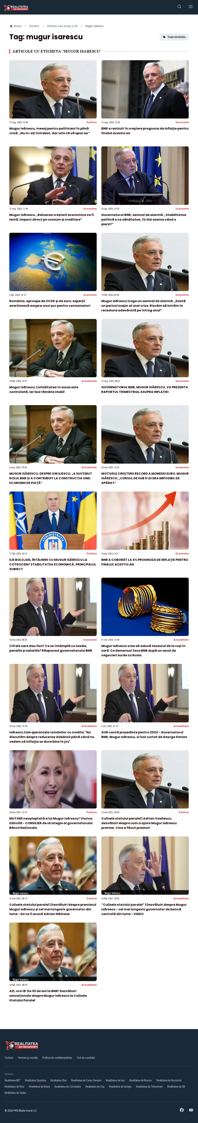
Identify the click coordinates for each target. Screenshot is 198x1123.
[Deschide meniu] (190, 7)
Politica (92, 122)
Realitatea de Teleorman (149, 1086)
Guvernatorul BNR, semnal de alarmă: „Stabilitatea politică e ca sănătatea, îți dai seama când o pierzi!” (143, 219)
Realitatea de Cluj (94, 1086)
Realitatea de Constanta (68, 1086)
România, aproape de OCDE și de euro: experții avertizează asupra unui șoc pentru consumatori (49, 303)
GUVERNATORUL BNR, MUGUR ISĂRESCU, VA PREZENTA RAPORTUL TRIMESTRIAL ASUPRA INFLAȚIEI (144, 389)
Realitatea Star (58, 1080)
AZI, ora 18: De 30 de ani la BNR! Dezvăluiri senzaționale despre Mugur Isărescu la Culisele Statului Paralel (48, 996)
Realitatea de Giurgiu (120, 1086)
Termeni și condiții (28, 1057)
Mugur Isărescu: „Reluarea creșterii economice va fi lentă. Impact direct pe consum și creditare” (51, 217)
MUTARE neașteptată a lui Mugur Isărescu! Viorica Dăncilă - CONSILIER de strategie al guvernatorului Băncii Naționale (51, 823)
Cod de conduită (86, 1057)
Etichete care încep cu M (62, 26)
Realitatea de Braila (39, 1086)
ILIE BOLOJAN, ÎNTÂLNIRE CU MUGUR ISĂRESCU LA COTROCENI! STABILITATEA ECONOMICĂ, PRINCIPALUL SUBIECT (52, 564)
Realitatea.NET (12, 1080)
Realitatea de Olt (176, 1086)
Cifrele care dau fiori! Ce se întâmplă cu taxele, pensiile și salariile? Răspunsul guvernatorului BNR (50, 648)
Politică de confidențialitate (57, 1057)
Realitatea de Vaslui (15, 1092)
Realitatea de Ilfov (14, 1086)
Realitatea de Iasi (115, 1080)
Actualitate (89, 381)
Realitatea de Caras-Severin (86, 1080)
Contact (9, 1057)
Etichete (34, 26)
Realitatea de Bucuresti (169, 1080)
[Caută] (179, 7)
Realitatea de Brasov (140, 1080)
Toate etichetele (176, 37)
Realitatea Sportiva (35, 1080)
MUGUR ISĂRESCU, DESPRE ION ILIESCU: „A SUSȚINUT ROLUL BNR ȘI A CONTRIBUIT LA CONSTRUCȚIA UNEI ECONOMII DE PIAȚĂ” (50, 478)
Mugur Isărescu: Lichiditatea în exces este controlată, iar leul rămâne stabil (43, 389)
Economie (182, 122)
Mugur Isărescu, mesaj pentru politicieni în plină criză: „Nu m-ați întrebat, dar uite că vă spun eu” (49, 130)
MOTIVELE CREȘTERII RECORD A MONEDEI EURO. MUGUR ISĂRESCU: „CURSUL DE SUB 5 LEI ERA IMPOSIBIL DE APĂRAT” (145, 478)
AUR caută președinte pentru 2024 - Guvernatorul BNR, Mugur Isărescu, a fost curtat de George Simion (144, 734)
